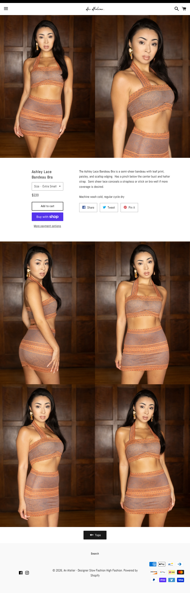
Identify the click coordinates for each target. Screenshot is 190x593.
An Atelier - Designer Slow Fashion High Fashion (93, 570)
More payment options (47, 226)
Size (36, 186)
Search (95, 553)
